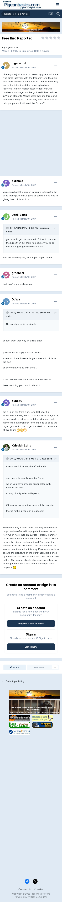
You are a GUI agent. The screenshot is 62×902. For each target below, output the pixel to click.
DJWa (16, 299)
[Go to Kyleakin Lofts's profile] (6, 447)
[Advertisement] (31, 145)
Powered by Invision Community (31, 897)
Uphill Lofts (19, 215)
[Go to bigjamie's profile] (6, 183)
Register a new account (31, 623)
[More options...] (55, 65)
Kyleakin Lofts (21, 445)
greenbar (18, 273)
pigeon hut (12, 47)
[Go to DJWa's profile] (6, 301)
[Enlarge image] (18, 430)
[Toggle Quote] (7, 228)
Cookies (39, 889)
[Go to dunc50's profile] (6, 402)
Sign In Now (31, 646)
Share (15, 667)
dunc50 (17, 401)
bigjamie (17, 181)
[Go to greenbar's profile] (6, 275)
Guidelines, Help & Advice (35, 50)
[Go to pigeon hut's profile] (6, 65)
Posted (24, 67)
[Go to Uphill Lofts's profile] (6, 216)
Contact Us (24, 889)
